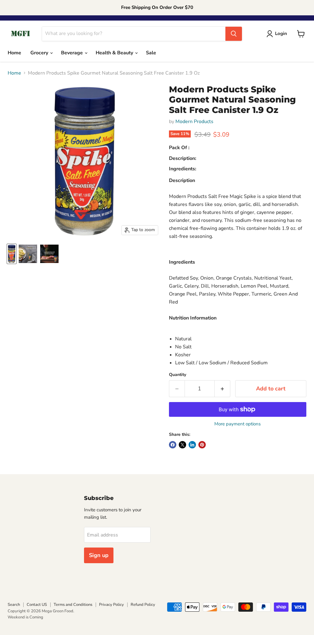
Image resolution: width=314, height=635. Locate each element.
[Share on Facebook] (172, 444)
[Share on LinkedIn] (192, 444)
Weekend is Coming (25, 617)
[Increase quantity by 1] (222, 388)
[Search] (233, 34)
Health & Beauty (115, 52)
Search (14, 604)
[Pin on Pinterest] (202, 444)
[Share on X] (182, 444)
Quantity (177, 374)
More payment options (237, 424)
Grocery (39, 52)
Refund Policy (143, 604)
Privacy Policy (111, 604)
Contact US (37, 604)
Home (14, 52)
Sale (151, 52)
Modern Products (194, 121)
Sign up (99, 555)
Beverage (72, 52)
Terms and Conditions (73, 604)
